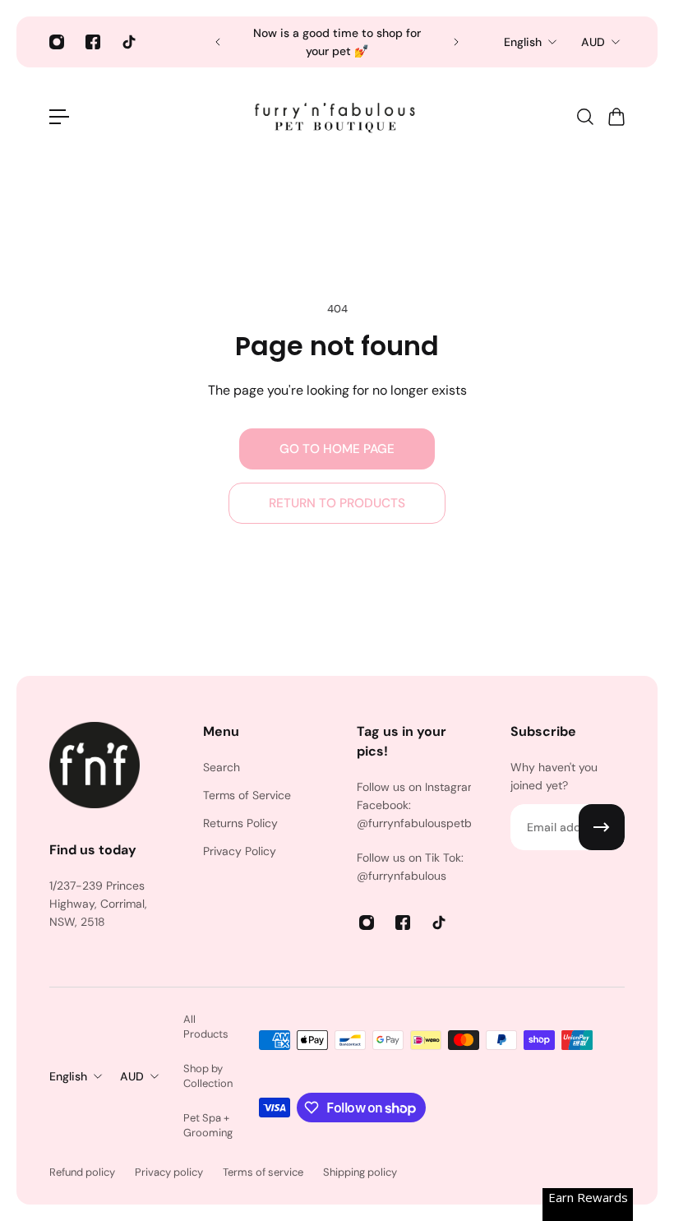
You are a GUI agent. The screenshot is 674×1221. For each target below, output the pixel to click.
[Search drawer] (584, 117)
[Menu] (59, 117)
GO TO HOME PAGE (337, 449)
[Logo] (337, 116)
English (523, 42)
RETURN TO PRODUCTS (337, 503)
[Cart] (615, 117)
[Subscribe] (602, 827)
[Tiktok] (129, 42)
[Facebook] (93, 42)
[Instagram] (57, 42)
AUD (593, 42)
